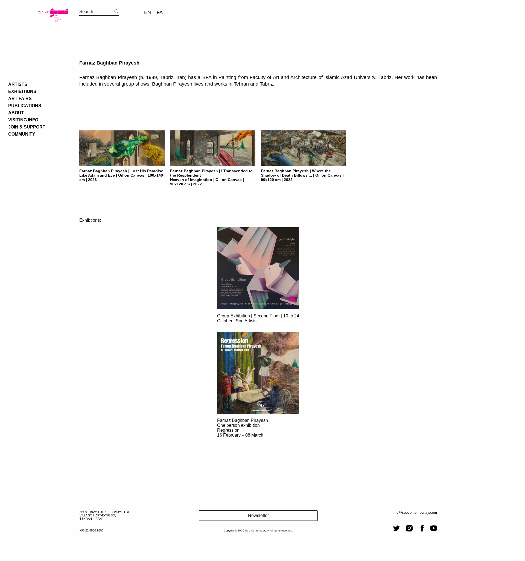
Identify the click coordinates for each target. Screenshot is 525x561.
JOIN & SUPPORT (26, 127)
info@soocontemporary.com (415, 512)
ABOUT (16, 112)
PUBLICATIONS (24, 105)
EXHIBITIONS (22, 91)
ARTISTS (17, 84)
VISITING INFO (23, 120)
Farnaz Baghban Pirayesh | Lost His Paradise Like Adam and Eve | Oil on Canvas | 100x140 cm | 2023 (121, 175)
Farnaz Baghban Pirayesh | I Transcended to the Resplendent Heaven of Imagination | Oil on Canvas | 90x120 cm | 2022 (211, 177)
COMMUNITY (21, 134)
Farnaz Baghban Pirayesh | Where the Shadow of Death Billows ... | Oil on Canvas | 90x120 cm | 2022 (302, 175)
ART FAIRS (20, 98)
